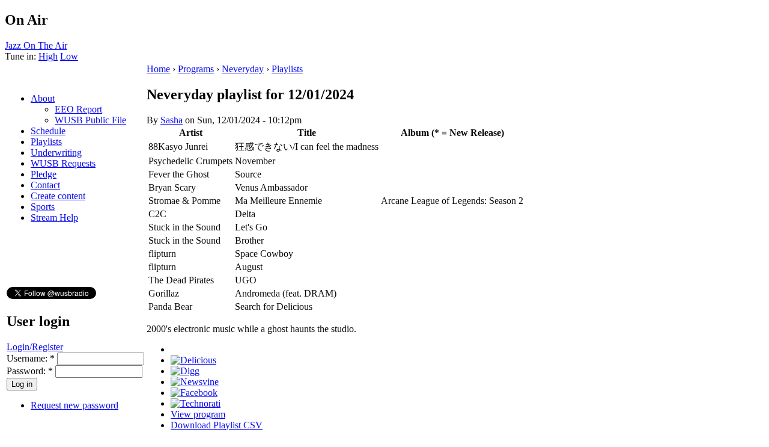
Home (158, 69)
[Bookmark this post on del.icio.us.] (193, 360)
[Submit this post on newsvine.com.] (195, 382)
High (48, 56)
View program (198, 414)
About (43, 98)
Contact (45, 185)
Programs (196, 69)
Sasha (171, 120)
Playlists (46, 142)
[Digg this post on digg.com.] (185, 371)
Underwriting (56, 152)
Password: (30, 371)
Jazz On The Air (36, 45)
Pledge (43, 174)
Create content (58, 196)
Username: (31, 358)
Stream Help (54, 217)
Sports (43, 207)
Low (69, 56)
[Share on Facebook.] (194, 392)
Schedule (48, 131)
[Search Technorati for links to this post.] (195, 403)
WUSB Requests (63, 163)
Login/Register (35, 347)
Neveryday (243, 69)
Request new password (74, 405)
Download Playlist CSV (217, 425)
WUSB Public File (90, 120)
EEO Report (78, 109)
